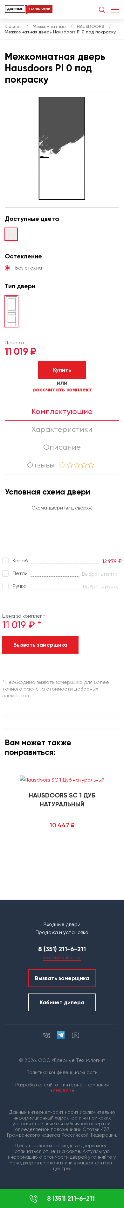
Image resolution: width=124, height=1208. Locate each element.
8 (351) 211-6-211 (71, 1198)
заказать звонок (62, 957)
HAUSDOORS (90, 26)
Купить (62, 370)
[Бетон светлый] (11, 234)
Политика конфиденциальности (62, 1072)
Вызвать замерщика (40, 645)
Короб (20, 561)
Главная (13, 26)
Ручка (19, 586)
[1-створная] (11, 311)
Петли (20, 573)
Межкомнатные (49, 26)
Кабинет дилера (62, 1002)
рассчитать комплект (62, 389)
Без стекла (28, 267)
